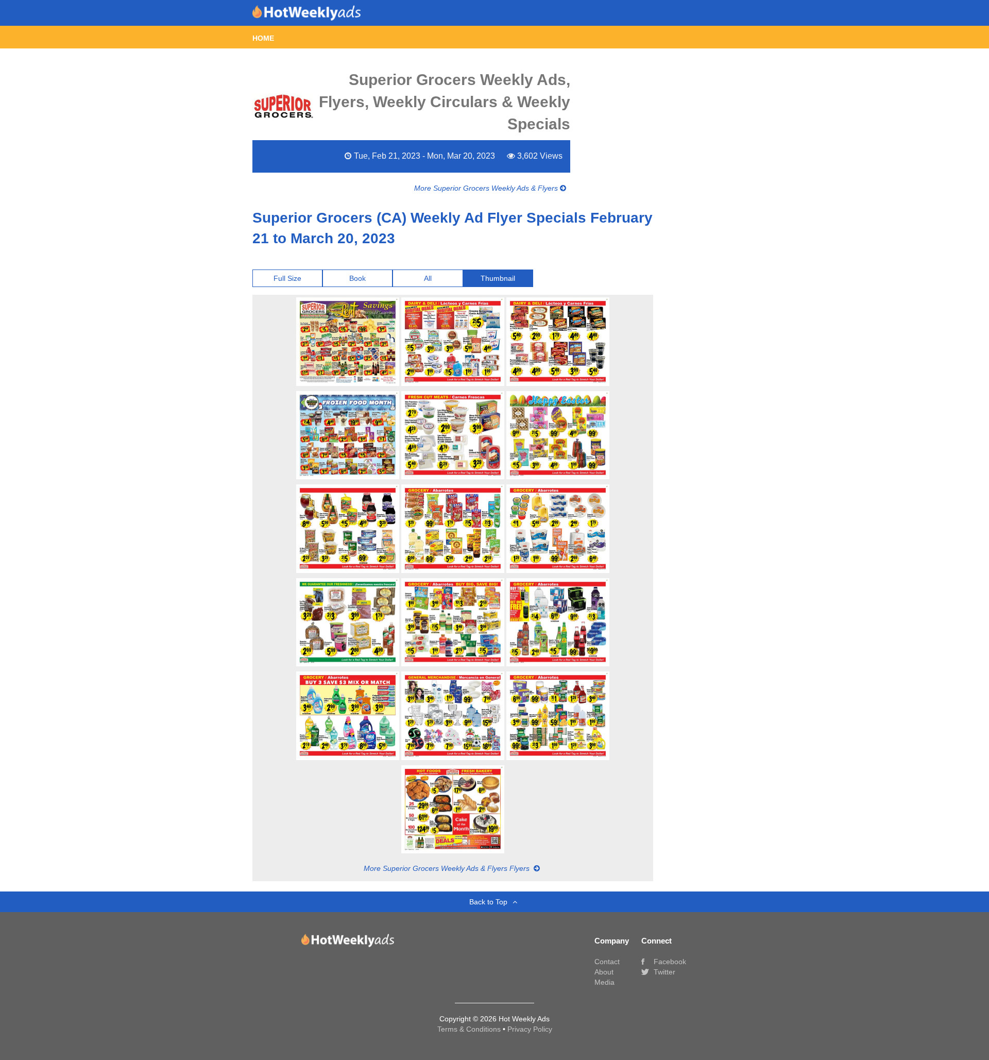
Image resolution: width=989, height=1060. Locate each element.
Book (357, 278)
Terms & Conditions (470, 1029)
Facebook (669, 961)
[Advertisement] (704, 286)
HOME (263, 38)
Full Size (287, 278)
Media (604, 982)
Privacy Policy (529, 1029)
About (603, 972)
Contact (607, 961)
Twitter (663, 972)
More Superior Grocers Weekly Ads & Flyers (487, 188)
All (428, 278)
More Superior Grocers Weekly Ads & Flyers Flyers (448, 868)
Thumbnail (498, 278)
